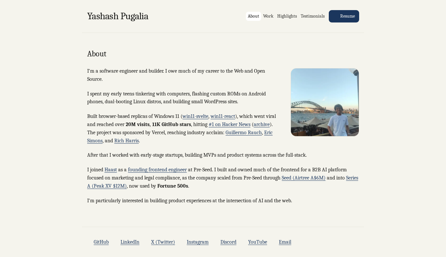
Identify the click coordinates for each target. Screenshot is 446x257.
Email (285, 242)
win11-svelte (195, 116)
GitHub (101, 242)
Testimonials (313, 16)
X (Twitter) (163, 242)
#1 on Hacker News (229, 124)
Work (268, 16)
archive (262, 124)
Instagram (198, 242)
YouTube (257, 242)
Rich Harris (126, 141)
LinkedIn (129, 242)
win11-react (223, 116)
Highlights (287, 16)
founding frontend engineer (157, 170)
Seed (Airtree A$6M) (304, 178)
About (253, 16)
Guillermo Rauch (244, 133)
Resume (347, 16)
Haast (110, 170)
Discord (228, 242)
